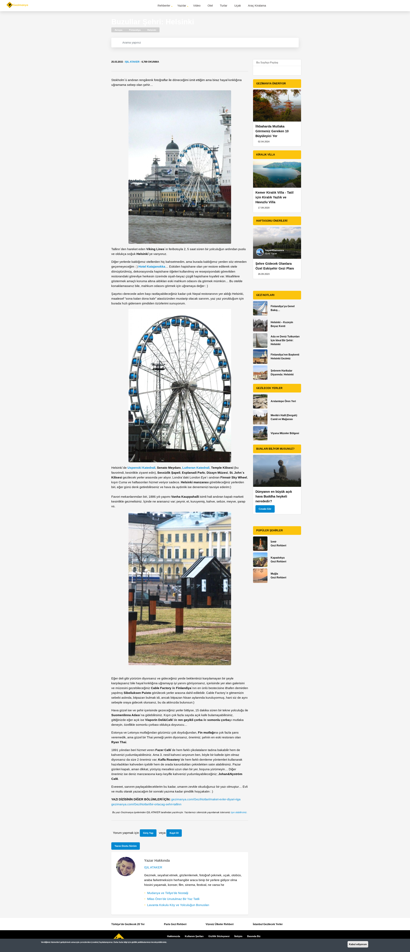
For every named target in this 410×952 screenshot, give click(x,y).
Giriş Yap (148, 833)
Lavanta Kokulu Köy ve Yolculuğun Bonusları (178, 905)
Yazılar (181, 5)
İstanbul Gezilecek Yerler (268, 924)
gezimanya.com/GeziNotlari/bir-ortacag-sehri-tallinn (146, 804)
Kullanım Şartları (194, 936)
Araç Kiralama (257, 5)
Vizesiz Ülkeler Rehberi (220, 924)
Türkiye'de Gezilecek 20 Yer (128, 924)
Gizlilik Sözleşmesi (219, 936)
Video (197, 5)
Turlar (223, 5)
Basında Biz (254, 936)
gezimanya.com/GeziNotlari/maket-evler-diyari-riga (206, 799)
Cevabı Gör (265, 508)
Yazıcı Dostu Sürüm (126, 846)
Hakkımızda (173, 936)
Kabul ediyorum (358, 944)
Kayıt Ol (174, 833)
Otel (210, 5)
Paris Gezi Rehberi (175, 924)
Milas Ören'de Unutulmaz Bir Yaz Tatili (173, 899)
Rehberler (164, 5)
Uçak (237, 5)
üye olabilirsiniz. (239, 812)
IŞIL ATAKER (132, 61)
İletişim (238, 936)
